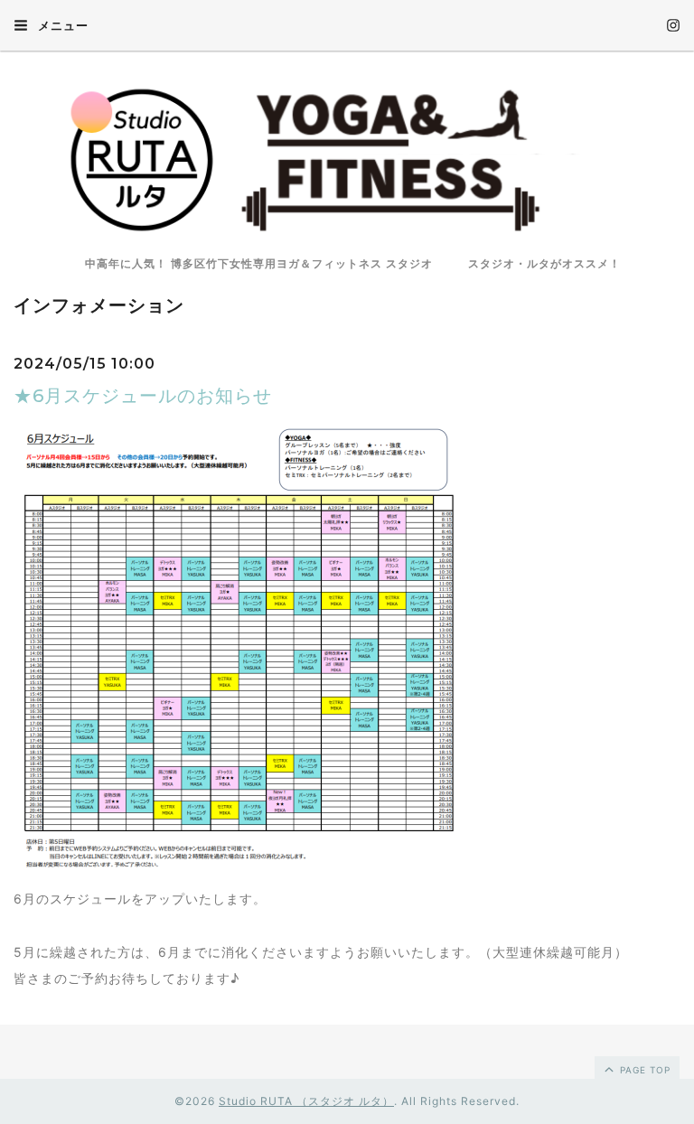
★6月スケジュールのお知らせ (143, 396)
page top (643, 1069)
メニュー (61, 25)
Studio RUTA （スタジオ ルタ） (306, 1101)
